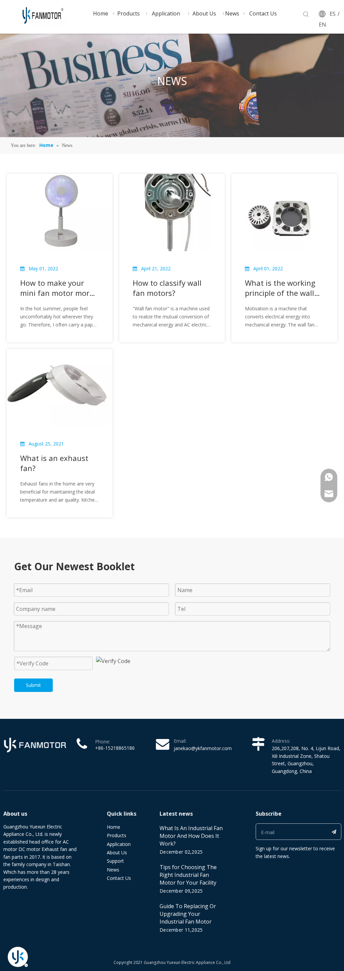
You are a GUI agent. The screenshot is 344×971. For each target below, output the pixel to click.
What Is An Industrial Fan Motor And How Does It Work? (191, 835)
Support (115, 861)
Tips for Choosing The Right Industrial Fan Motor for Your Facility (188, 874)
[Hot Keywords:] (306, 14)
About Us (117, 852)
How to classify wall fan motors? (167, 288)
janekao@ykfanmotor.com (203, 748)
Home (113, 827)
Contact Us (119, 878)
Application (119, 844)
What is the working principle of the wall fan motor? (280, 288)
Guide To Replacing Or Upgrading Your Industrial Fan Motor (188, 913)
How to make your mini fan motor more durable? (56, 288)
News (113, 869)
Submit (33, 685)
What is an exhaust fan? (54, 463)
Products (116, 835)
